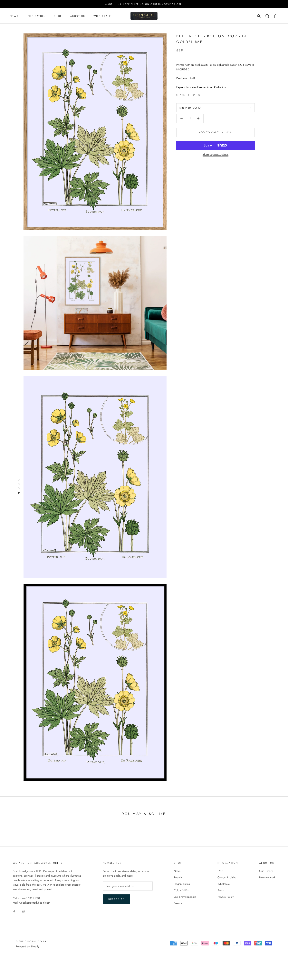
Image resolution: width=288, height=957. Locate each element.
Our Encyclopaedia (185, 897)
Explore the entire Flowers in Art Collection (201, 87)
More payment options (215, 154)
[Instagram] (23, 911)
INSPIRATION (36, 16)
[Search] (267, 16)
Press (220, 890)
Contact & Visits (226, 877)
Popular (178, 877)
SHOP (58, 16)
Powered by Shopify (27, 946)
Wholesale (102, 16)
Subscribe (116, 899)
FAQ (220, 871)
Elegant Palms (182, 884)
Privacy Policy (225, 897)
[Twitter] (194, 95)
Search (178, 903)
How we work (267, 877)
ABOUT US (77, 16)
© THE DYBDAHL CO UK (31, 941)
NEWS (14, 16)
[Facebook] (188, 95)
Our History (266, 871)
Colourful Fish (182, 890)
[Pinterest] (199, 95)
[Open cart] (276, 16)
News (177, 871)
